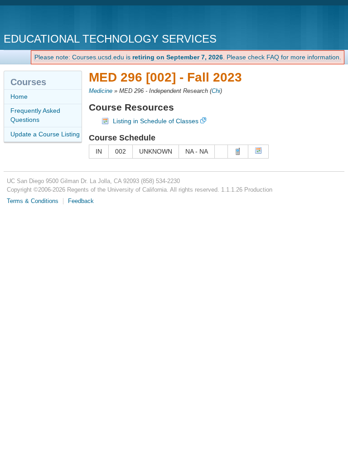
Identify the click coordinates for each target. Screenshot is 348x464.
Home (19, 96)
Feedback (81, 201)
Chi (216, 91)
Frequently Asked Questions (35, 115)
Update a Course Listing (45, 134)
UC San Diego (55, 20)
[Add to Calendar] (258, 151)
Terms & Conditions (32, 201)
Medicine (100, 91)
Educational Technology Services (110, 39)
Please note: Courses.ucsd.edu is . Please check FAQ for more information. (187, 57)
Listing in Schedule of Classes (155, 121)
